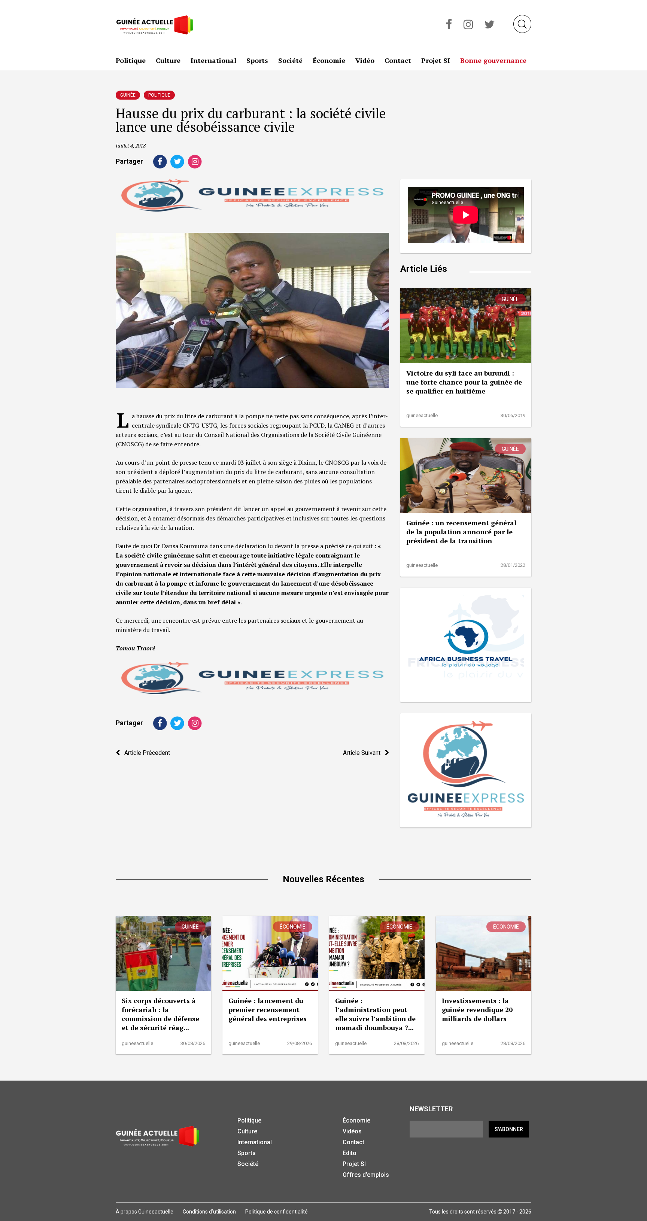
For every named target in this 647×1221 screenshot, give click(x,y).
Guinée (128, 95)
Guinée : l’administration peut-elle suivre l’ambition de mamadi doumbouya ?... (375, 1014)
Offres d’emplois (366, 1174)
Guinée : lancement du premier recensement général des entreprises (267, 1009)
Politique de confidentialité (276, 1212)
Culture (168, 60)
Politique (131, 60)
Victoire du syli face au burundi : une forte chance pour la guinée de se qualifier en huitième (464, 381)
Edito (349, 1153)
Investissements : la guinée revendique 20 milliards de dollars (477, 1009)
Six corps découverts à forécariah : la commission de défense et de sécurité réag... (160, 1014)
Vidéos (352, 1131)
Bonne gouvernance (493, 60)
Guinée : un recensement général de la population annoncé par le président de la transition (461, 531)
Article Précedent (145, 752)
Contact (398, 60)
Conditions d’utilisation (209, 1212)
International (213, 60)
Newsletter (431, 1109)
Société (290, 60)
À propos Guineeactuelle (144, 1212)
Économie (329, 60)
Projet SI (435, 60)
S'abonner (509, 1129)
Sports (257, 60)
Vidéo (364, 60)
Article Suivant (364, 752)
